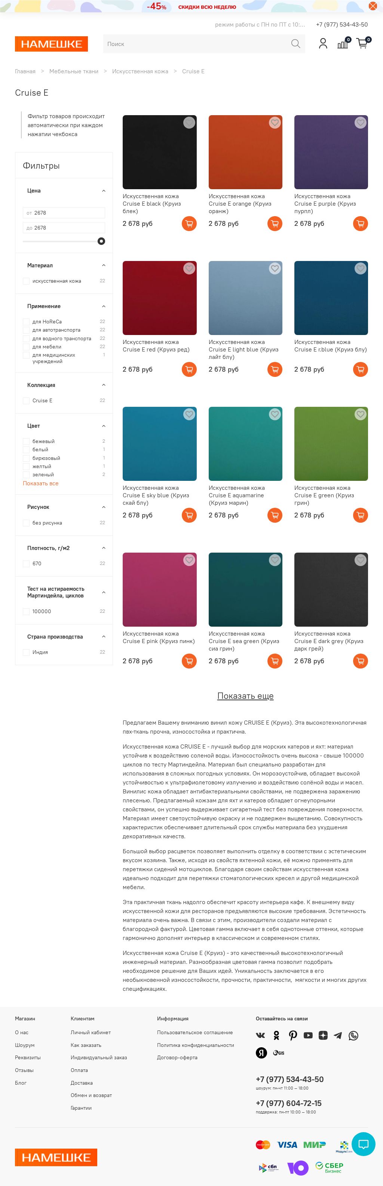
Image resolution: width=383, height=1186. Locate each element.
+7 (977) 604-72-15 (289, 1103)
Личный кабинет (91, 1032)
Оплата (79, 1070)
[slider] (101, 241)
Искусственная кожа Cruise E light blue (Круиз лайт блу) (244, 349)
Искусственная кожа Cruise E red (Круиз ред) (156, 345)
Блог (21, 1082)
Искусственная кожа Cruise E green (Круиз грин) (324, 495)
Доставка (82, 1082)
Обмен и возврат (91, 1095)
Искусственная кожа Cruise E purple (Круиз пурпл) (325, 203)
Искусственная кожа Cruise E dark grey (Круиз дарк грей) (329, 641)
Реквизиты (28, 1057)
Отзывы (24, 1070)
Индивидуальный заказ (99, 1057)
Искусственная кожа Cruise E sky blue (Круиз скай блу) (156, 495)
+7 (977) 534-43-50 (342, 24)
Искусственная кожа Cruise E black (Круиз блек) (152, 203)
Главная (25, 71)
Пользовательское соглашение (195, 1032)
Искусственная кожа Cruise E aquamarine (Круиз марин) (237, 495)
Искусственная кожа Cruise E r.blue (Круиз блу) (330, 345)
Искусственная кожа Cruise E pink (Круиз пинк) (159, 637)
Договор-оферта (177, 1057)
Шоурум (25, 1045)
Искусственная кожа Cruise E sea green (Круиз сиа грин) (244, 641)
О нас (21, 1032)
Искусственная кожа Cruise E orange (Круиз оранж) (240, 203)
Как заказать (86, 1045)
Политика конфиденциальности (195, 1045)
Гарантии (81, 1107)
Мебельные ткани (73, 71)
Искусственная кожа (140, 71)
